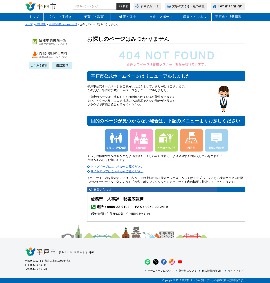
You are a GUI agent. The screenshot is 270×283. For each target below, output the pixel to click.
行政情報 (40, 24)
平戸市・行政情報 (228, 17)
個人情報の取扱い (212, 270)
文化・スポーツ (161, 17)
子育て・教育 (94, 17)
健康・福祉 (127, 17)
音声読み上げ (150, 6)
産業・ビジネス (194, 17)
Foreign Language (230, 6)
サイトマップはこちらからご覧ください (117, 171)
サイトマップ (235, 270)
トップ (34, 17)
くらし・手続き (60, 17)
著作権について (188, 270)
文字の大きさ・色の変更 (188, 6)
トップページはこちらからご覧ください (117, 166)
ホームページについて (160, 270)
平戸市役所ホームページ (63, 24)
